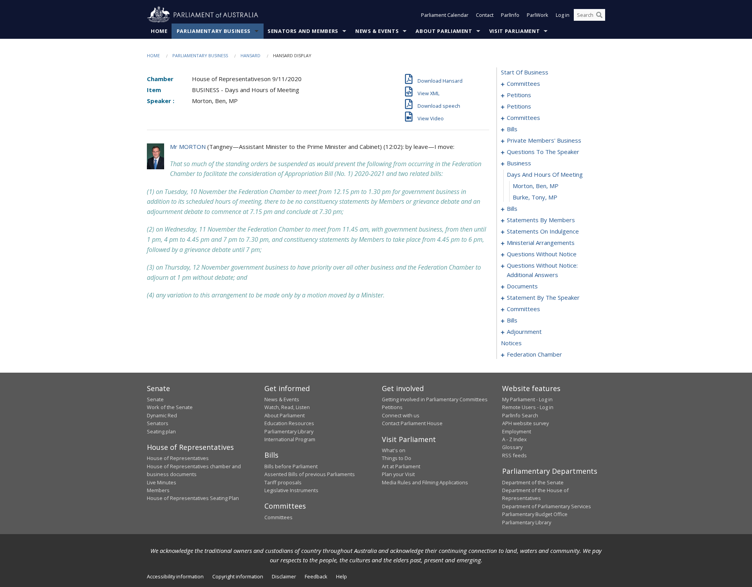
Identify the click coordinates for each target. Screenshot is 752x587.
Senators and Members (303, 30)
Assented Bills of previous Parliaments (309, 474)
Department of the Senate (533, 482)
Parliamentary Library (288, 431)
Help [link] (341, 576)
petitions (519, 95)
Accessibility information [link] (175, 576)
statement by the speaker (543, 297)
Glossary (512, 447)
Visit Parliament (514, 30)
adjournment (524, 331)
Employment (516, 431)
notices (511, 343)
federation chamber (534, 354)
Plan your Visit (398, 474)
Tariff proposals (283, 482)
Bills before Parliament (291, 466)
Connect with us (400, 415)
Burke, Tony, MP (535, 197)
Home (159, 30)
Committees (278, 517)
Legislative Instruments (291, 490)
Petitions (392, 407)
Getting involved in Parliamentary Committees (435, 399)
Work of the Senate (170, 407)
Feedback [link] (316, 576)
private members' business (544, 140)
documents (522, 286)
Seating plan (161, 431)
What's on (393, 450)
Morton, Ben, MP (536, 186)
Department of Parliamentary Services (546, 506)
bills (512, 129)
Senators (157, 423)
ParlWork (537, 14)
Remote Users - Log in (527, 407)
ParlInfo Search (520, 415)
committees (523, 83)
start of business (524, 72)
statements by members (541, 220)
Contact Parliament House (412, 423)
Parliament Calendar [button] (444, 14)
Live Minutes (161, 482)
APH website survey (525, 423)
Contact (485, 14)
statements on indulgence (543, 231)
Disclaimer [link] (284, 576)
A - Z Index (514, 439)
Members (158, 490)
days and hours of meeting (545, 174)
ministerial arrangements (541, 242)
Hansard (250, 55)
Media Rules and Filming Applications (425, 482)
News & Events (377, 30)
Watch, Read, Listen (287, 407)
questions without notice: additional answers (542, 270)
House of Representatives (178, 458)
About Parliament (444, 30)
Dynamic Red (162, 415)
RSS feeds (514, 455)
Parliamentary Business (214, 30)
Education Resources (289, 423)
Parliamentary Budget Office (535, 514)
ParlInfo (510, 14)
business (519, 163)
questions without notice (542, 254)
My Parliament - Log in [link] (527, 399)
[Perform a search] (599, 15)
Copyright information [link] (237, 576)
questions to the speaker (543, 152)
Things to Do (396, 458)
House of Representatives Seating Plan (193, 498)
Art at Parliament (401, 466)
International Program (289, 439)
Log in (562, 14)
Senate (155, 399)
